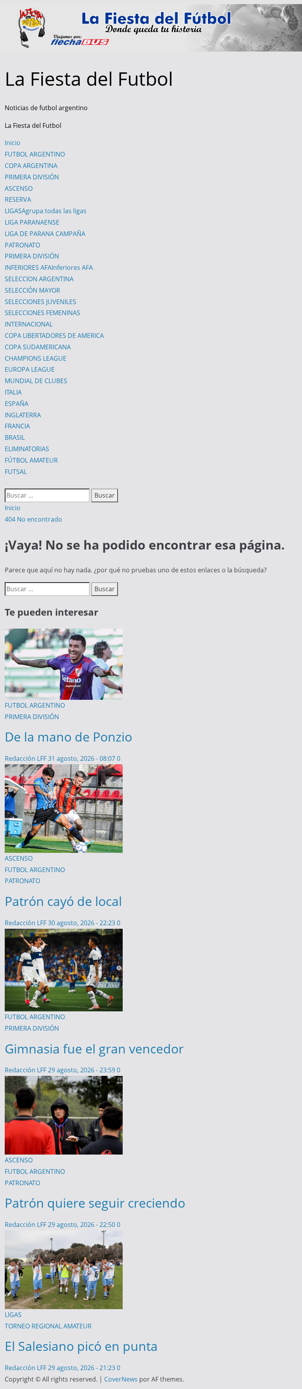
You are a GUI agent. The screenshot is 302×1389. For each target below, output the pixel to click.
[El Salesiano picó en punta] (64, 1236)
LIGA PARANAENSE (32, 222)
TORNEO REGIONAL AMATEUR (48, 1326)
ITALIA (13, 392)
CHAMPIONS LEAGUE (35, 358)
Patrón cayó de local (63, 901)
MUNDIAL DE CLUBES (36, 380)
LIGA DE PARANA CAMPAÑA (45, 233)
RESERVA (18, 199)
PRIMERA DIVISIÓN (32, 177)
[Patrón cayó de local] (64, 770)
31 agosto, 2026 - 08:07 (82, 758)
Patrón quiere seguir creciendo (95, 1202)
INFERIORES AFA (49, 267)
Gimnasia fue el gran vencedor (94, 1048)
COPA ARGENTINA (31, 165)
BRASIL (15, 437)
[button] (7, 482)
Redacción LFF (26, 758)
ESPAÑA (16, 403)
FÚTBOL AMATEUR (31, 460)
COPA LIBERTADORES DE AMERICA (54, 335)
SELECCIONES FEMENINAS (42, 312)
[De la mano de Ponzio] (64, 634)
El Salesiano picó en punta (81, 1345)
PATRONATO (22, 245)
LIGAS (46, 211)
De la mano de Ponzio (68, 736)
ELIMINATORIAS (27, 449)
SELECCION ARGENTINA (39, 279)
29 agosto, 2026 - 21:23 (82, 1367)
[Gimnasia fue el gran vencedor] (64, 934)
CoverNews (121, 1379)
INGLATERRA (23, 415)
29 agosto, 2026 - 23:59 (82, 1070)
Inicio (12, 142)
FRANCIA (17, 426)
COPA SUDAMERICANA (38, 347)
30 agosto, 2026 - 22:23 (82, 923)
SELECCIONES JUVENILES (40, 301)
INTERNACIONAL (29, 324)
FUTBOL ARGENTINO (35, 154)
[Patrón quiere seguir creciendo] (64, 1081)
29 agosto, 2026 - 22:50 (82, 1224)
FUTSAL (16, 471)
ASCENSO (19, 188)
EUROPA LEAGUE (30, 369)
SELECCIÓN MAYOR (32, 290)
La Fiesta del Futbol (89, 78)
